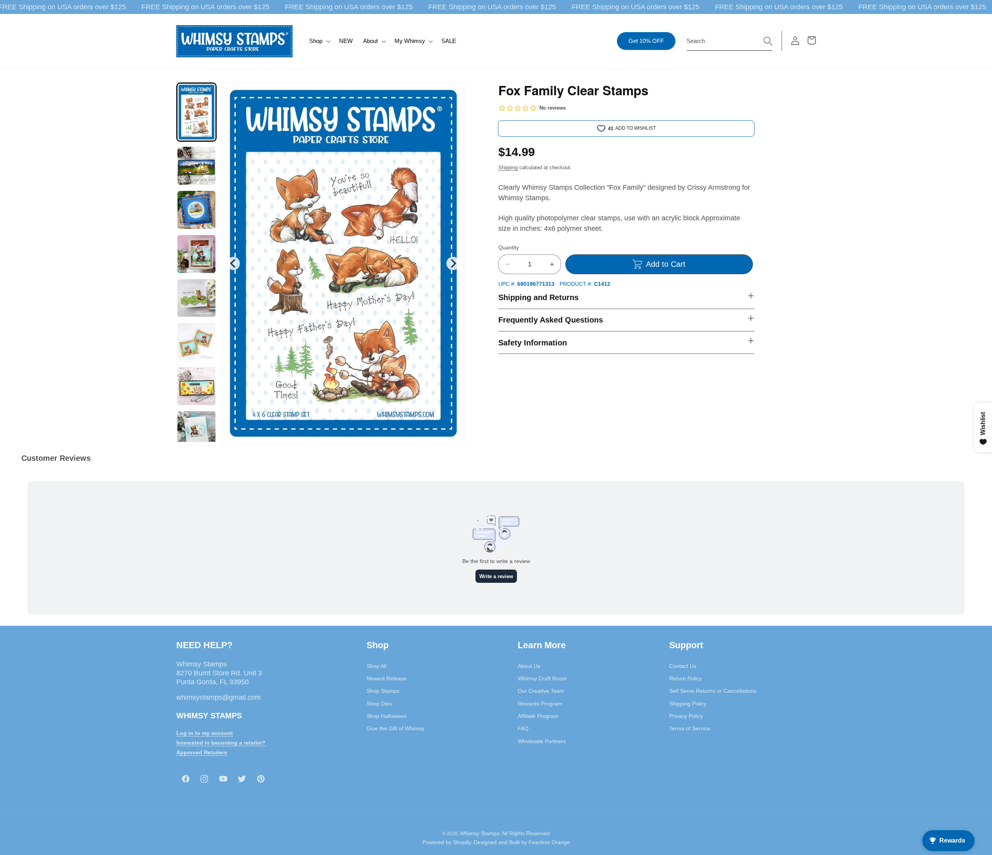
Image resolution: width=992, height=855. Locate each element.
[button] (319, 41)
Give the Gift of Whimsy (395, 728)
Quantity (508, 247)
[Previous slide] (233, 263)
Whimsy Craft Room (542, 678)
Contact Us (682, 666)
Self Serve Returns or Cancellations (712, 691)
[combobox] (729, 41)
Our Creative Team (541, 691)
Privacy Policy (686, 715)
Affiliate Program (538, 715)
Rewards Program (540, 703)
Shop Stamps (383, 691)
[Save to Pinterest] (453, 93)
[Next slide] (452, 263)
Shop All (376, 666)
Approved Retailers (201, 752)
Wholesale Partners (542, 741)
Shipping (508, 167)
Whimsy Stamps (479, 833)
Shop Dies (379, 703)
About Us (529, 666)
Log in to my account (204, 733)
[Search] (768, 40)
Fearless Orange (549, 843)
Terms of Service (689, 728)
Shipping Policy (687, 703)
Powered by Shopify (446, 843)
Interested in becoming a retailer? (220, 742)
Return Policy (685, 678)
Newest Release (386, 678)
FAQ (523, 728)
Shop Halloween (386, 715)
